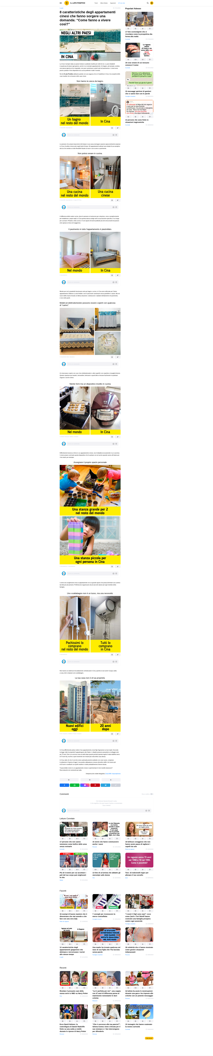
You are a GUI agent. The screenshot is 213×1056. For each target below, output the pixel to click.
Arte (93, 877)
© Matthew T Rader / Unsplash (74, 733)
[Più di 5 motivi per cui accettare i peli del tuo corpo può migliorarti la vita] (74, 860)
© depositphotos (63, 275)
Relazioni (94, 1000)
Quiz (126, 877)
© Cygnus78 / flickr (77, 200)
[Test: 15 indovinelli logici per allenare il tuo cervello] (139, 860)
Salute (61, 880)
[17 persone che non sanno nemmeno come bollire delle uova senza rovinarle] (74, 829)
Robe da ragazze (129, 849)
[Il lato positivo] (74, 3)
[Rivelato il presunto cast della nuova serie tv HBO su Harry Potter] (74, 978)
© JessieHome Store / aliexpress (67, 357)
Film (61, 996)
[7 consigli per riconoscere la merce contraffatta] (106, 902)
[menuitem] (96, 3)
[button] (69, 779)
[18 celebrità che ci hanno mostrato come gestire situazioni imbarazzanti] (139, 935)
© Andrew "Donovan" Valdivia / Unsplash (69, 436)
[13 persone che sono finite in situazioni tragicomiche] (139, 107)
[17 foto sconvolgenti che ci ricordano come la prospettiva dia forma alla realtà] (139, 19)
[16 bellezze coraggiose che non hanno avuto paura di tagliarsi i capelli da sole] (139, 829)
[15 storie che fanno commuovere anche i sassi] (106, 829)
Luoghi (61, 8)
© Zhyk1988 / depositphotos (66, 127)
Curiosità (127, 39)
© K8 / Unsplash (63, 733)
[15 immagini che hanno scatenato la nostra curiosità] (139, 1012)
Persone (94, 846)
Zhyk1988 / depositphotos (113, 773)
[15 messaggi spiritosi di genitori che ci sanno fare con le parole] (139, 79)
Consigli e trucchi (97, 919)
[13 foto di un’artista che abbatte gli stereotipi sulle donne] (106, 860)
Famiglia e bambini (130, 96)
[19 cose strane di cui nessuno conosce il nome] (139, 50)
